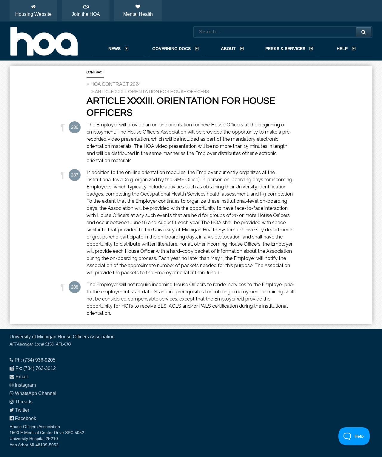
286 (74, 127)
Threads (24, 401)
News (114, 48)
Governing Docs (171, 48)
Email (22, 376)
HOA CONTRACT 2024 (115, 84)
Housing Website (33, 14)
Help (342, 48)
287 (74, 174)
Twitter (22, 410)
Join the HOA (86, 14)
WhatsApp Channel (35, 393)
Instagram (25, 385)
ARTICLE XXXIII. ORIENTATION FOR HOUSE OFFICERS (152, 91)
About (228, 48)
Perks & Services (285, 48)
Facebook (25, 418)
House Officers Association (44, 41)
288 (74, 286)
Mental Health (138, 14)
